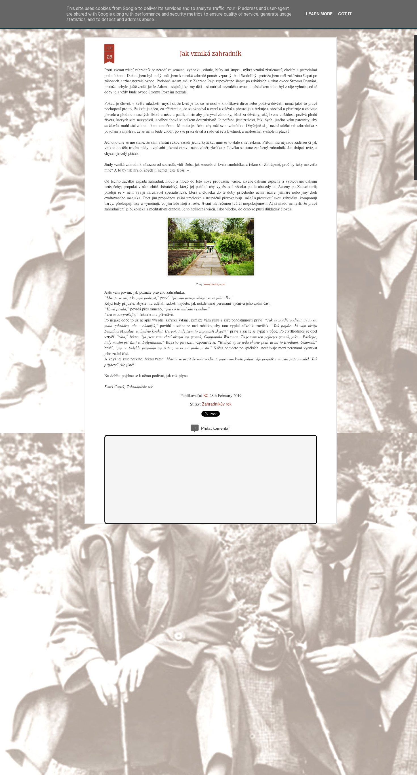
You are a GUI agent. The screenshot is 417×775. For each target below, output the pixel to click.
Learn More (319, 13)
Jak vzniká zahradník (211, 53)
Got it (345, 13)
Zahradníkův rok (216, 404)
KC (205, 395)
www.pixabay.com (215, 284)
